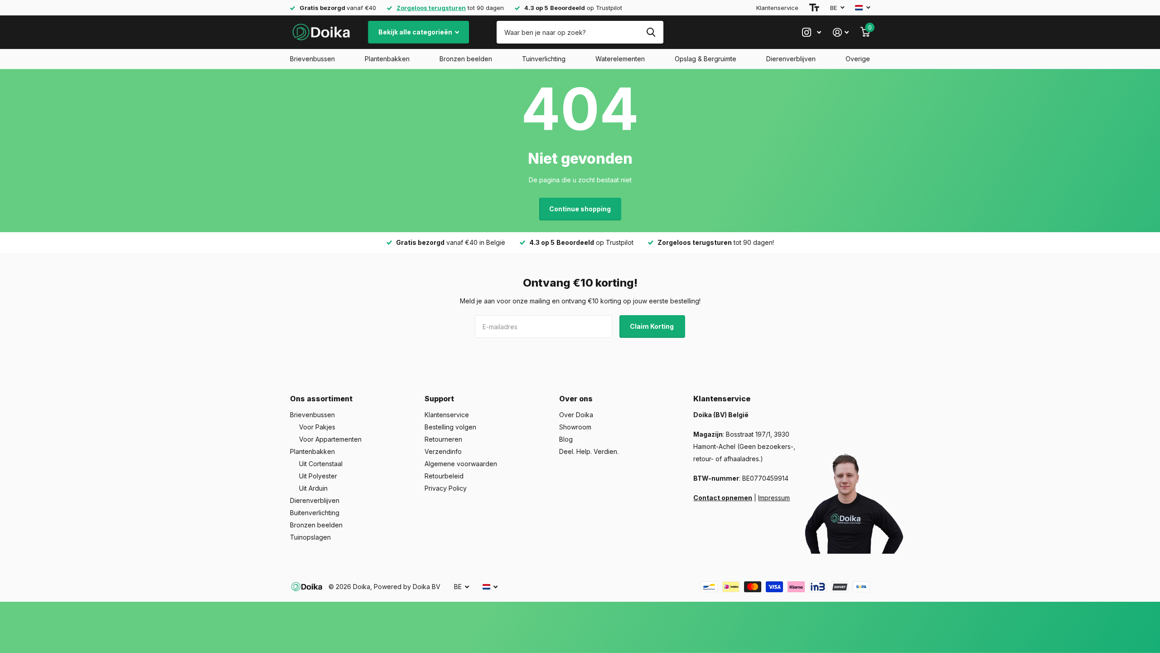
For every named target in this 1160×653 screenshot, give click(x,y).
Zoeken (650, 32)
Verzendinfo (443, 451)
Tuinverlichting (544, 59)
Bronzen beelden (466, 59)
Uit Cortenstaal (321, 464)
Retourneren (443, 439)
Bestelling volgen (450, 427)
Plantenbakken (387, 59)
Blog (566, 439)
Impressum (774, 498)
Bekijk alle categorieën (416, 32)
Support (439, 398)
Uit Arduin (313, 488)
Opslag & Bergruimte (705, 59)
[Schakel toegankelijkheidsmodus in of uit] (814, 8)
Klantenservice (777, 7)
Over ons (576, 398)
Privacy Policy (446, 488)
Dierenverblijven (791, 59)
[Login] (840, 32)
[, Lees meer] (812, 32)
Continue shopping (580, 209)
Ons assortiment (321, 398)
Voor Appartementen (330, 439)
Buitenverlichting (314, 513)
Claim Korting (652, 326)
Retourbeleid (444, 476)
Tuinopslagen (310, 537)
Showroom (575, 427)
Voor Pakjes (317, 427)
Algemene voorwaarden (461, 464)
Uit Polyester (318, 476)
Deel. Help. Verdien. (589, 451)
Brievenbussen (312, 59)
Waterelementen (620, 59)
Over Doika (576, 415)
